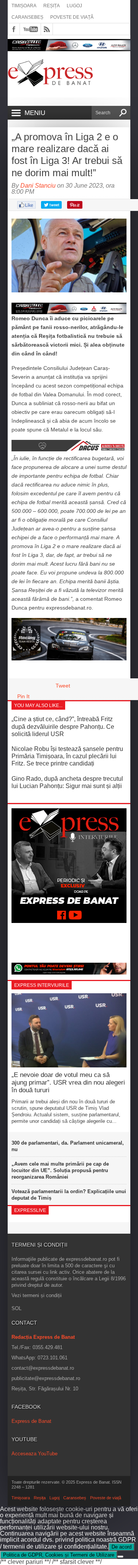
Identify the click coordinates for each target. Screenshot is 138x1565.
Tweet (63, 686)
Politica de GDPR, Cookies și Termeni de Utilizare (58, 1555)
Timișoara (24, 5)
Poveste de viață (72, 17)
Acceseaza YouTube (35, 1453)
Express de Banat (31, 1421)
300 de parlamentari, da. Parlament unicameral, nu (68, 1146)
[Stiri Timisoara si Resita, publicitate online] (69, 449)
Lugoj (74, 5)
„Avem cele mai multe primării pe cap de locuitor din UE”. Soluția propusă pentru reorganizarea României (60, 1170)
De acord (121, 1547)
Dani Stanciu (38, 185)
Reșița (51, 5)
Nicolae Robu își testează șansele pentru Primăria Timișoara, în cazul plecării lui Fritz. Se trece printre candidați (67, 756)
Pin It (23, 696)
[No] (120, 1556)
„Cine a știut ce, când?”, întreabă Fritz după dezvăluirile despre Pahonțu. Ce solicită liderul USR (63, 726)
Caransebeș (27, 17)
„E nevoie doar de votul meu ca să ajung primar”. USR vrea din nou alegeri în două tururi (68, 1082)
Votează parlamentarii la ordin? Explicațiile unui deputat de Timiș (69, 1195)
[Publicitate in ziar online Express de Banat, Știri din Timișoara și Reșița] (69, 308)
